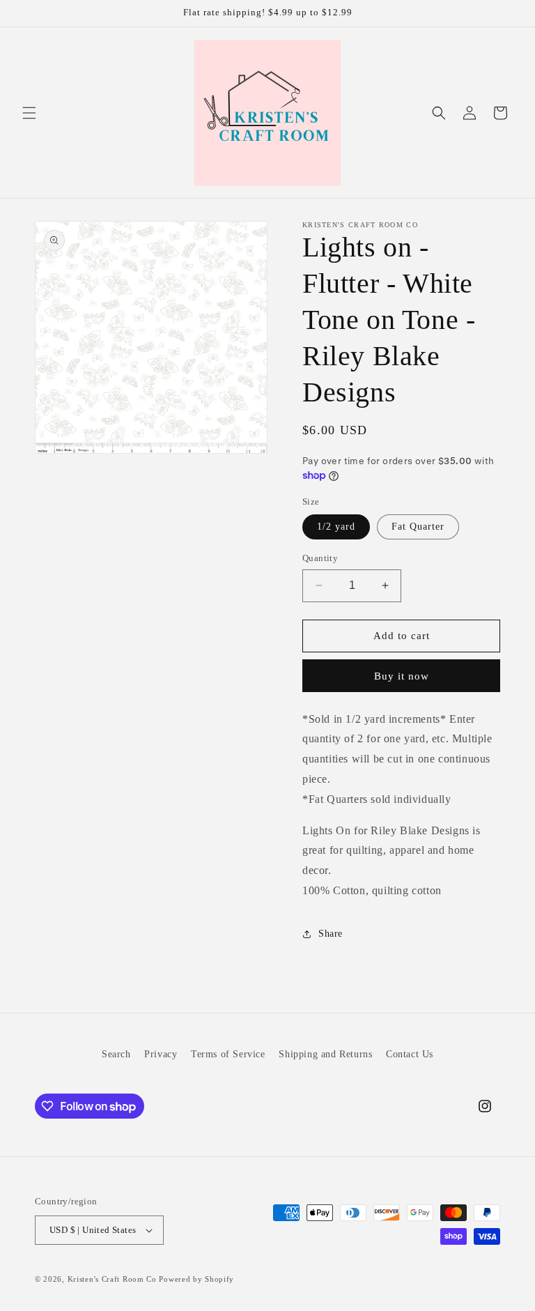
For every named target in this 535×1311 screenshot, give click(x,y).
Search (116, 1054)
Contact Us (409, 1054)
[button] (29, 113)
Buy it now (401, 676)
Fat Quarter (417, 526)
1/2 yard (336, 526)
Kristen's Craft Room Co (112, 1279)
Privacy (160, 1054)
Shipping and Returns (325, 1054)
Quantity (320, 558)
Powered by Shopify (196, 1279)
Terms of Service (228, 1054)
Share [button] (330, 933)
